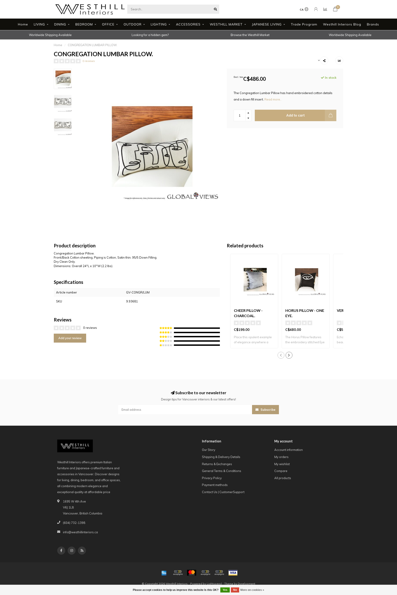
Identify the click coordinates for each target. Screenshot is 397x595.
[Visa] (233, 572)
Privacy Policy (212, 478)
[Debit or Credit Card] (178, 572)
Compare (280, 471)
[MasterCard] (191, 572)
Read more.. (272, 99)
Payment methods (215, 485)
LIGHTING (159, 24)
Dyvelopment (246, 583)
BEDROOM (84, 24)
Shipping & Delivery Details (221, 457)
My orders (281, 457)
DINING (60, 24)
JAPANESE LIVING (267, 24)
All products (282, 478)
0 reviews (88, 61)
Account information (288, 450)
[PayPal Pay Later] (219, 572)
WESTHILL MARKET (226, 24)
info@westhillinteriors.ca (80, 532)
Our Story (208, 450)
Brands (373, 24)
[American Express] (164, 572)
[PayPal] (205, 572)
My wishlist (282, 464)
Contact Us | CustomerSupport (223, 492)
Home (23, 24)
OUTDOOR (133, 24)
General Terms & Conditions (221, 471)
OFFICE (108, 24)
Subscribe (267, 409)
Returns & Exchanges (217, 464)
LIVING (39, 24)
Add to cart (295, 115)
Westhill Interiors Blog (342, 24)
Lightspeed (214, 583)
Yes (225, 590)
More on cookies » (252, 590)
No (235, 590)
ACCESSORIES (188, 24)
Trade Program (304, 24)
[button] (281, 355)
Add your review (70, 338)
